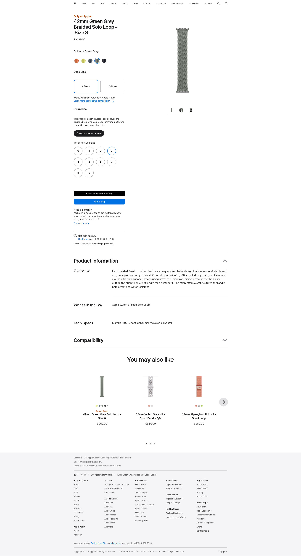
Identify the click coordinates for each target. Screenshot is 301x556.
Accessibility (202, 485)
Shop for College (173, 503)
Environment (202, 488)
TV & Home (79, 513)
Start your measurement (89, 133)
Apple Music (109, 511)
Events (199, 527)
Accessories (79, 521)
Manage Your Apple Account (116, 485)
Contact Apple (203, 531)
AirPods (77, 508)
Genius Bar (140, 488)
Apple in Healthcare (174, 513)
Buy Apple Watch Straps (101, 475)
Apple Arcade (110, 515)
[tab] (171, 111)
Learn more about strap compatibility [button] (92, 101)
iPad (76, 492)
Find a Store (140, 485)
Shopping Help (141, 521)
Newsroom (201, 507)
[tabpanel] (182, 59)
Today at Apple (141, 492)
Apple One (108, 503)
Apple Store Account (113, 488)
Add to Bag (99, 201)
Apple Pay (78, 535)
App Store (108, 527)
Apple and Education (175, 499)
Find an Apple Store (99, 543)
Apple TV (108, 507)
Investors (201, 519)
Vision (76, 505)
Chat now (84, 239)
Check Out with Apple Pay (99, 193)
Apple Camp (140, 496)
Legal (171, 552)
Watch (83, 475)
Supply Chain (202, 496)
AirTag (76, 516)
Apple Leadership (204, 511)
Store (76, 485)
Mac (75, 488)
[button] (218, 3)
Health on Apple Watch (175, 517)
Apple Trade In (141, 508)
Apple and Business (174, 485)
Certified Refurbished (144, 505)
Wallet (76, 531)
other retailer (116, 543)
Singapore (222, 552)
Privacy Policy (126, 552)
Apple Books (109, 523)
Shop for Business (173, 488)
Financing (139, 513)
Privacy (200, 492)
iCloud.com (109, 492)
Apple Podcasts (111, 519)
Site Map (180, 552)
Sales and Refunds (158, 552)
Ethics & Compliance (205, 523)
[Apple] (75, 474)
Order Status (140, 516)
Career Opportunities (206, 515)
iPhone (77, 496)
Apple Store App (142, 500)
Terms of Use (141, 552)
